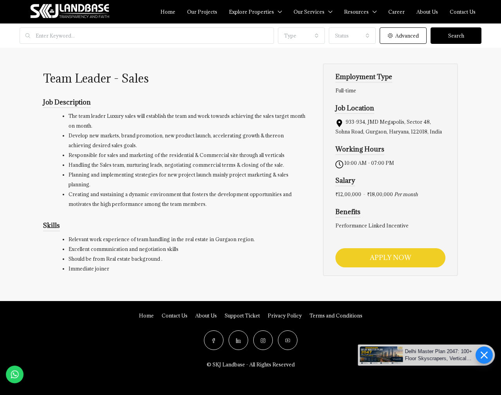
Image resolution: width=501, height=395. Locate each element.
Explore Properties (251, 12)
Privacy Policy (285, 315)
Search (456, 35)
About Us (427, 12)
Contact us (463, 12)
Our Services (309, 12)
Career (396, 12)
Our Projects (202, 12)
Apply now (390, 257)
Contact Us (174, 315)
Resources (356, 12)
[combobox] (301, 35)
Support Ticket (242, 315)
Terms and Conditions (336, 315)
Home (167, 12)
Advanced (406, 35)
